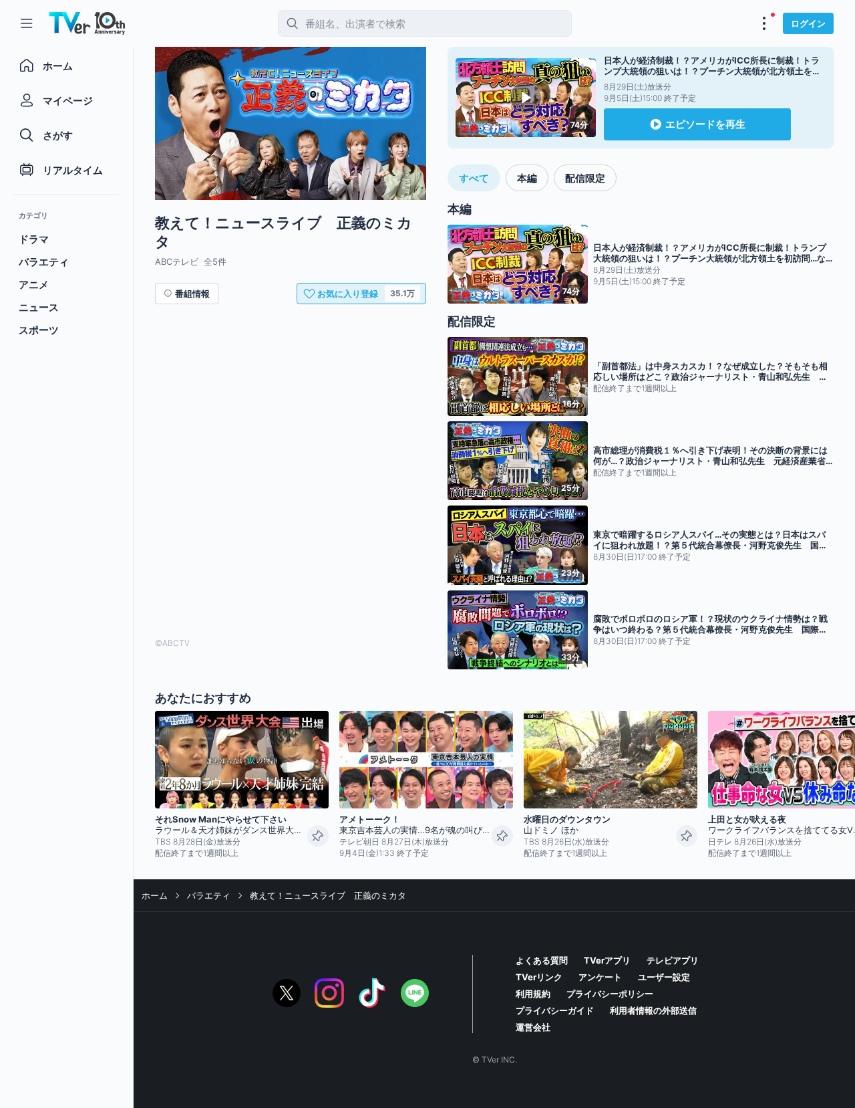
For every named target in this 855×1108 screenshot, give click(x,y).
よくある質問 (542, 960)
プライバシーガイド (555, 1010)
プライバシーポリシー (609, 993)
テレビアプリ (673, 960)
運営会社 (533, 1027)
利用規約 (533, 993)
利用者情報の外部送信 (653, 1010)
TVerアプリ (607, 960)
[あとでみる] (318, 836)
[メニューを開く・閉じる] (764, 23)
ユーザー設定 (664, 977)
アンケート (600, 977)
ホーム (155, 895)
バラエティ (208, 895)
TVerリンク (539, 977)
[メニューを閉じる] (26, 23)
